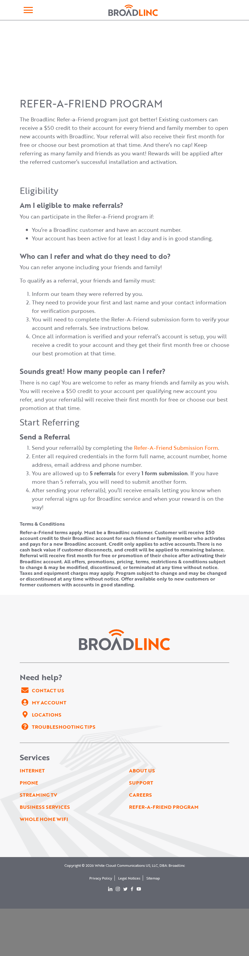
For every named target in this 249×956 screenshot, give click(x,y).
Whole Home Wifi (44, 819)
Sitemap (153, 878)
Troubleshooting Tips (63, 727)
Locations (46, 714)
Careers (140, 794)
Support (141, 782)
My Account (49, 702)
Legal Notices (129, 878)
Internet (32, 770)
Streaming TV (38, 794)
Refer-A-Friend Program (164, 807)
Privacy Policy (100, 878)
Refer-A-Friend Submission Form (176, 448)
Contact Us (48, 690)
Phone (29, 782)
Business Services (45, 807)
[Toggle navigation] (28, 10)
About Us (142, 770)
